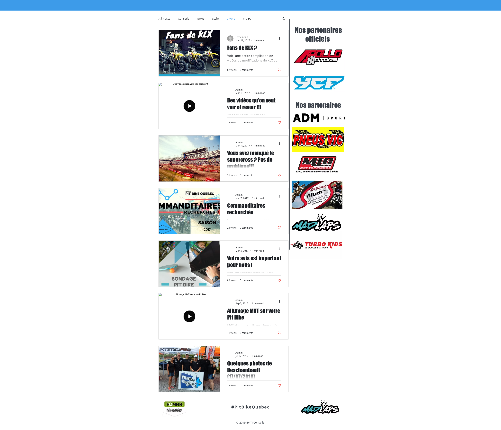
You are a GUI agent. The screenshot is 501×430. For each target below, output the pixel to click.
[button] (283, 19)
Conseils (183, 18)
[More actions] (280, 38)
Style (215, 18)
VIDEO (247, 18)
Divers (230, 18)
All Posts (164, 18)
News (200, 18)
